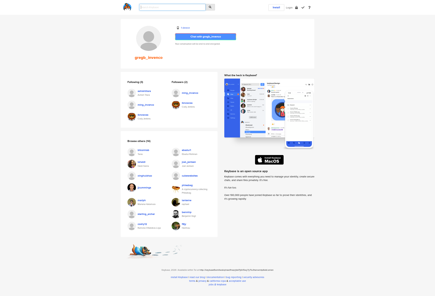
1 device (185, 28)
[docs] (309, 7)
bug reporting (233, 277)
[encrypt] (296, 7)
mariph (142, 200)
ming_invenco (146, 105)
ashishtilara (144, 91)
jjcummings (144, 187)
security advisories (253, 277)
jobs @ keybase (217, 284)
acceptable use (237, 281)
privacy (202, 281)
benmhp (187, 212)
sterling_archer (146, 214)
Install (276, 7)
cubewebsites (190, 176)
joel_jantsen (189, 162)
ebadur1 (186, 150)
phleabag (187, 185)
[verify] (302, 7)
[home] (127, 6)
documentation (215, 277)
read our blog (197, 277)
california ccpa (218, 281)
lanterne (186, 200)
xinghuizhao (145, 176)
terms (192, 281)
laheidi (141, 162)
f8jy (184, 224)
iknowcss (143, 115)
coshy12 (142, 224)
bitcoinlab (143, 150)
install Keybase (179, 277)
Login (289, 7)
